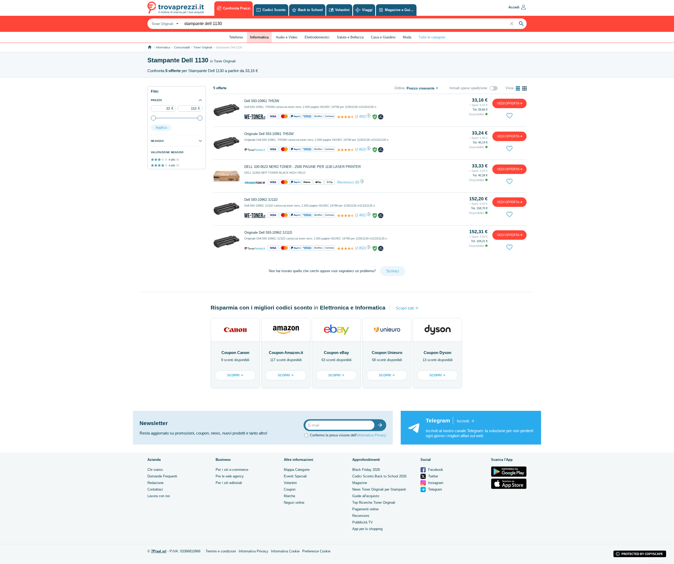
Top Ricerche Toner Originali (373, 503)
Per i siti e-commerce (232, 470)
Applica (161, 127)
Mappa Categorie (297, 470)
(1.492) (360, 116)
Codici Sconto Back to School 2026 (379, 476)
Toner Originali (203, 47)
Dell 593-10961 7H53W (261, 101)
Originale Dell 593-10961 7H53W (269, 134)
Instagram (435, 483)
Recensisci (345, 182)
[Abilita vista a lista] (518, 88)
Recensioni (360, 516)
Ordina (399, 88)
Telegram (434, 489)
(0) (357, 182)
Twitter (432, 476)
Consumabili (182, 47)
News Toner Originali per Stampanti (379, 489)
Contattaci (155, 489)
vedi (508, 103)
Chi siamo (155, 470)
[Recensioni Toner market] (345, 149)
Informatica (163, 47)
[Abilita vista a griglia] (524, 88)
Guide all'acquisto (365, 496)
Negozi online (294, 503)
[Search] (521, 23)
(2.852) (360, 149)
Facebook (435, 470)
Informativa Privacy (371, 435)
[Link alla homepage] (149, 47)
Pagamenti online (365, 509)
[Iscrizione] (381, 425)
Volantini (290, 483)
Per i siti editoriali (229, 483)
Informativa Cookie (285, 551)
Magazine (359, 483)
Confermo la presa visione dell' (348, 435)
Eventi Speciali (295, 476)
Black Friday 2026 (366, 470)
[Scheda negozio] (254, 117)
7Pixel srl (158, 551)
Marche (289, 496)
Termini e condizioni (221, 551)
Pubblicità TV (362, 522)
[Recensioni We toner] (345, 116)
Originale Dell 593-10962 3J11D (268, 232)
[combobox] (164, 23)
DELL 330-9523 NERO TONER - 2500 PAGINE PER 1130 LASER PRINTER (302, 167)
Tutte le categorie (432, 37)
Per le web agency (230, 476)
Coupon (289, 489)
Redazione (155, 483)
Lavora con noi (158, 496)
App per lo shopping (367, 529)
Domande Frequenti (162, 476)
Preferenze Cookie (316, 551)
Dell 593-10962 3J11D (260, 200)
